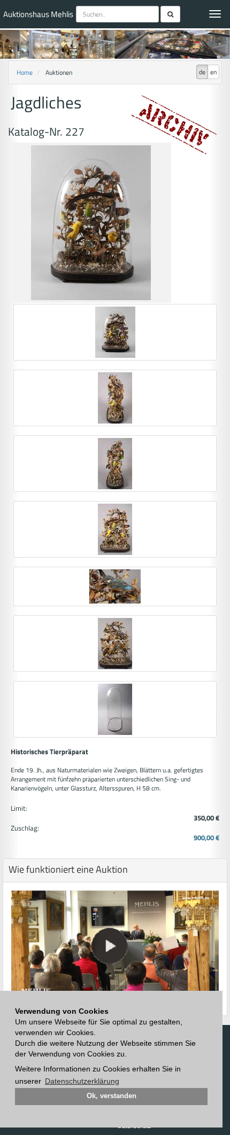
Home (25, 72)
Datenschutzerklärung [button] (82, 1081)
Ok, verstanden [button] (111, 1096)
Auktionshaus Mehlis (38, 14)
